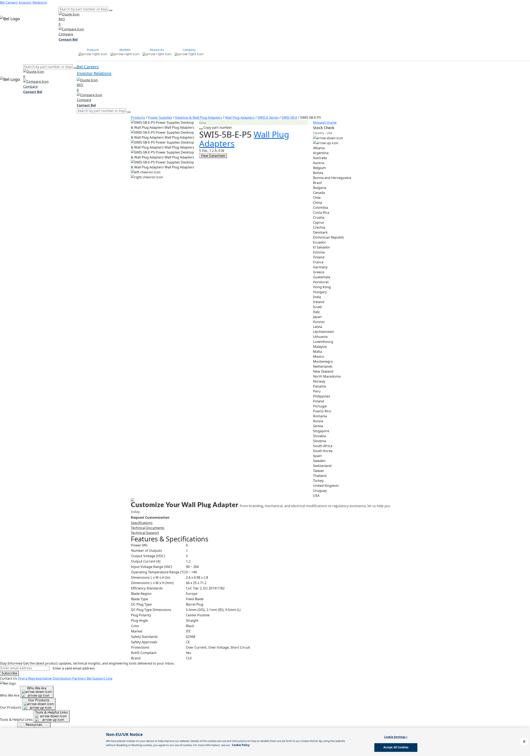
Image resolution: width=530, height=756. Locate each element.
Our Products (38, 700)
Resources (35, 30)
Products (7, 30)
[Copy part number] (200, 128)
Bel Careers (9, 2)
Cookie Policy (240, 745)
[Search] (110, 10)
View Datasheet (213, 155)
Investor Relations (33, 2)
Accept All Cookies (395, 747)
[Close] (524, 741)
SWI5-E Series (268, 117)
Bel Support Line (99, 678)
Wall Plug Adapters (240, 117)
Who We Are (36, 688)
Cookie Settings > (395, 737)
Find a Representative (35, 678)
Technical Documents (147, 528)
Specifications (142, 523)
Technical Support (145, 532)
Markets (20, 30)
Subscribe (9, 673)
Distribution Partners (69, 678)
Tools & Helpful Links (51, 712)
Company (51, 30)
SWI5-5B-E (289, 117)
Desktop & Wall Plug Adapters (198, 117)
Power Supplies (160, 117)
